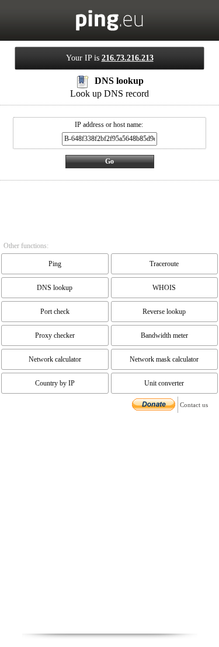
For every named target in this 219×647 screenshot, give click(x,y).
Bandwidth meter (164, 335)
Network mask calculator (164, 359)
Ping (54, 264)
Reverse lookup (164, 311)
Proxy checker (55, 335)
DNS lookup (54, 288)
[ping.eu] (109, 28)
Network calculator (55, 359)
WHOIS (164, 288)
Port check (54, 311)
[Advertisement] (109, 524)
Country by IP (55, 383)
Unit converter (164, 383)
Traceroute (164, 264)
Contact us (194, 404)
